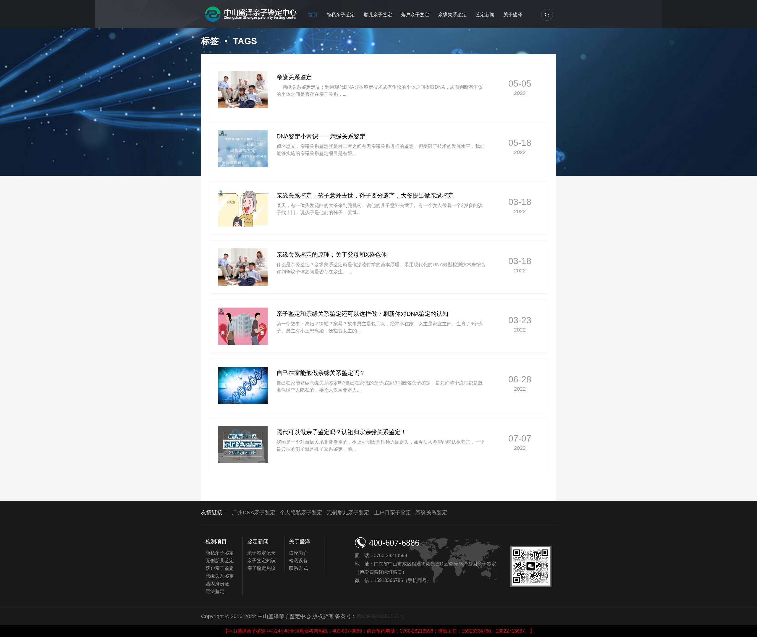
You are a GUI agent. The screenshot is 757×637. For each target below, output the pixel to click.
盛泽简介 (298, 552)
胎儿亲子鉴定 (378, 14)
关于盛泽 (512, 14)
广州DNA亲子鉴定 (253, 512)
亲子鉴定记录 (261, 552)
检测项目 (216, 541)
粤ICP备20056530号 (380, 616)
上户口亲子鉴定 (392, 512)
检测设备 (298, 560)
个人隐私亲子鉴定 (301, 512)
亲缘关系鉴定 (452, 14)
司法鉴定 (215, 591)
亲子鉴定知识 (261, 560)
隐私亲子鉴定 (340, 14)
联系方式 (298, 568)
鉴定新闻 (484, 14)
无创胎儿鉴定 (220, 560)
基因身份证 (217, 583)
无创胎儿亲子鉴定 (348, 512)
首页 (313, 14)
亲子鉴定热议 (261, 568)
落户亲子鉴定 (415, 14)
